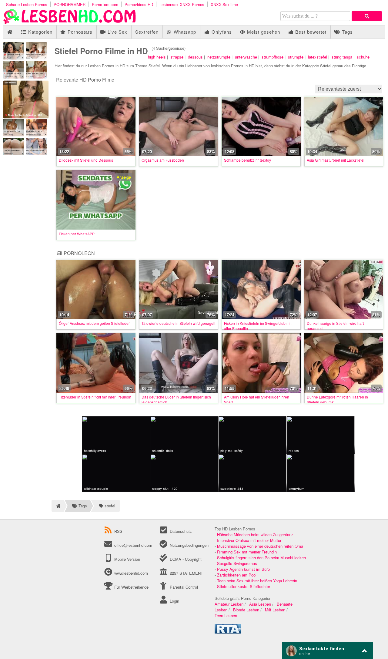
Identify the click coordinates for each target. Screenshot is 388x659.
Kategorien (39, 32)
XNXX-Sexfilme (224, 4)
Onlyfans (221, 32)
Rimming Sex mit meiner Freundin (247, 552)
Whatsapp (184, 32)
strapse (176, 57)
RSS (118, 531)
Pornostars (79, 32)
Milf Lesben (275, 610)
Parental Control (183, 587)
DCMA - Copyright (185, 559)
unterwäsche (246, 57)
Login (174, 601)
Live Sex (116, 32)
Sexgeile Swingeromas (237, 563)
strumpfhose (272, 57)
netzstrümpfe (218, 57)
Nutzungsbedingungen (188, 545)
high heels (157, 57)
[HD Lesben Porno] (69, 22)
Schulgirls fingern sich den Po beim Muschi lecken (261, 557)
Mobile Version (126, 559)
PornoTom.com (105, 4)
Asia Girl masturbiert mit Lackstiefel (335, 160)
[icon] (9, 32)
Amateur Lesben (229, 604)
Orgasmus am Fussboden (163, 160)
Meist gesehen (263, 32)
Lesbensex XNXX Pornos (181, 4)
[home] (58, 506)
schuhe (363, 57)
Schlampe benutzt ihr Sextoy (247, 160)
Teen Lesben (226, 615)
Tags (346, 32)
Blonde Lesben (246, 610)
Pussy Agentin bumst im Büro (243, 569)
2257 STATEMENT (186, 573)
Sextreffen (147, 32)
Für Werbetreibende (131, 587)
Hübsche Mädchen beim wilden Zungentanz (255, 534)
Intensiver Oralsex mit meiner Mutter (249, 540)
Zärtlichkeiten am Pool (236, 575)
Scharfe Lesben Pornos (26, 4)
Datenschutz (180, 531)
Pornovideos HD (139, 4)
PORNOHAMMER (69, 4)
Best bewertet (310, 32)
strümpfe (295, 57)
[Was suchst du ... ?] (367, 16)
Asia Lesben (260, 604)
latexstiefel (317, 57)
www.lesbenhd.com (131, 573)
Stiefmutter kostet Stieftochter (243, 586)
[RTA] (228, 632)
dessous (195, 57)
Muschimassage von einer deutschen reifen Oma (260, 546)
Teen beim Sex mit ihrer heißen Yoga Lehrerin (257, 580)
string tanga (342, 57)
